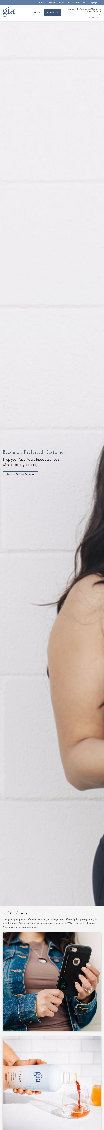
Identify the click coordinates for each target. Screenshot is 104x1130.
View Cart (54, 12)
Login (42, 2)
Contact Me (97, 15)
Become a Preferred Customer (20, 474)
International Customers (69, 2)
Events (53, 2)
